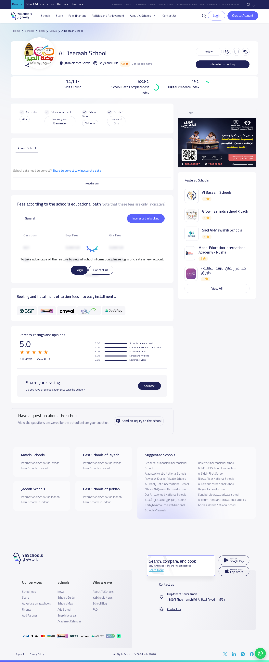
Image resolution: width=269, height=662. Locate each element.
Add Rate (149, 385)
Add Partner (29, 615)
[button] (204, 15)
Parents (17, 4)
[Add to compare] (245, 52)
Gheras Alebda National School (217, 505)
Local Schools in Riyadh (166, 4)
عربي (255, 4)
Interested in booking (222, 64)
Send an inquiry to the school (141, 421)
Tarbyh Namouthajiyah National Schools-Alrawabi (165, 507)
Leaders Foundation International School (166, 465)
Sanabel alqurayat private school (218, 494)
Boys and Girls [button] (116, 121)
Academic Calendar (69, 621)
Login (79, 270)
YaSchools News (103, 597)
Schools (45, 16)
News (61, 592)
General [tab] (30, 218)
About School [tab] (27, 148)
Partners (62, 4)
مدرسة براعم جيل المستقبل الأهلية (165, 499)
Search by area (67, 615)
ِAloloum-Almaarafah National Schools (222, 499)
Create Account (242, 15)
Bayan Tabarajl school (211, 489)
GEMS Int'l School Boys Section (217, 468)
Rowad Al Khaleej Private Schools (165, 478)
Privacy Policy (37, 654)
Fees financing (77, 16)
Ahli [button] (24, 119)
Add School (64, 609)
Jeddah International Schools (187, 4)
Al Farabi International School (216, 484)
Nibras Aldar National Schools (216, 478)
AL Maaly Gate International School (167, 484)
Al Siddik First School (210, 473)
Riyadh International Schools (210, 4)
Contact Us (169, 16)
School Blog (100, 603)
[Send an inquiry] (236, 52)
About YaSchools (103, 592)
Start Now (156, 570)
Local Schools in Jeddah (230, 4)
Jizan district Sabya (77, 63)
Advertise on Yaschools (36, 603)
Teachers (77, 4)
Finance (27, 609)
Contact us (100, 270)
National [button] (90, 123)
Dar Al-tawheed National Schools (165, 494)
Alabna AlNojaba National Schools (165, 473)
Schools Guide (66, 597)
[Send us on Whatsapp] (260, 653)
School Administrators (40, 4)
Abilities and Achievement (108, 16)
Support (20, 654)
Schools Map (65, 603)
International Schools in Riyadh (120, 4)
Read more (92, 183)
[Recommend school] (227, 52)
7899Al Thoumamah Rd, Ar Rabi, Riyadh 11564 (196, 599)
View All (42, 359)
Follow (209, 51)
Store (59, 16)
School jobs (29, 592)
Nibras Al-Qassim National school (165, 489)
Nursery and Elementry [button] (60, 121)
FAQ (95, 609)
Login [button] (216, 15)
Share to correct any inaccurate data (77, 170)
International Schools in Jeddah (144, 4)
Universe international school (216, 463)
